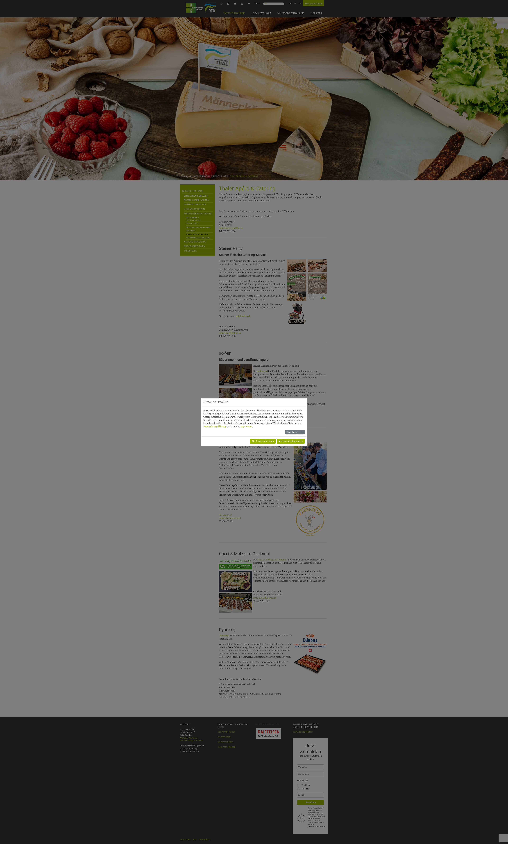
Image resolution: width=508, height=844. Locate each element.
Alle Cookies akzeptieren (290, 441)
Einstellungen (292, 432)
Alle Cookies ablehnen (263, 441)
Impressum (246, 426)
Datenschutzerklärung (214, 426)
